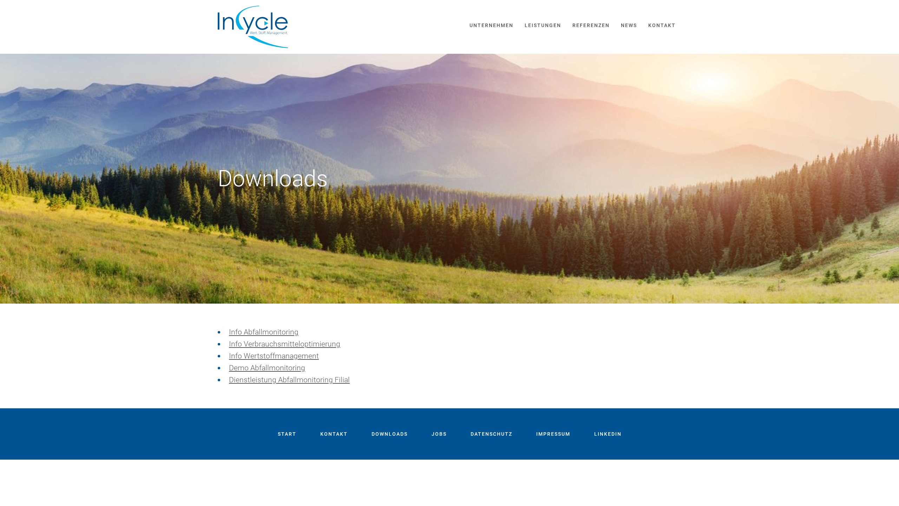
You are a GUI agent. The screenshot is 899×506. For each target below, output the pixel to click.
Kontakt (662, 25)
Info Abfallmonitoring (263, 332)
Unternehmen (491, 25)
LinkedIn (608, 434)
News (629, 25)
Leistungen (543, 25)
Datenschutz (491, 434)
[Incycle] (253, 27)
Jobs (439, 434)
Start (287, 434)
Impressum (553, 434)
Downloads (390, 434)
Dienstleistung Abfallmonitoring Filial (289, 380)
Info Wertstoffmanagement (274, 356)
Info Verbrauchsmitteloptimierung (284, 344)
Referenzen (591, 25)
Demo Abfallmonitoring (267, 368)
